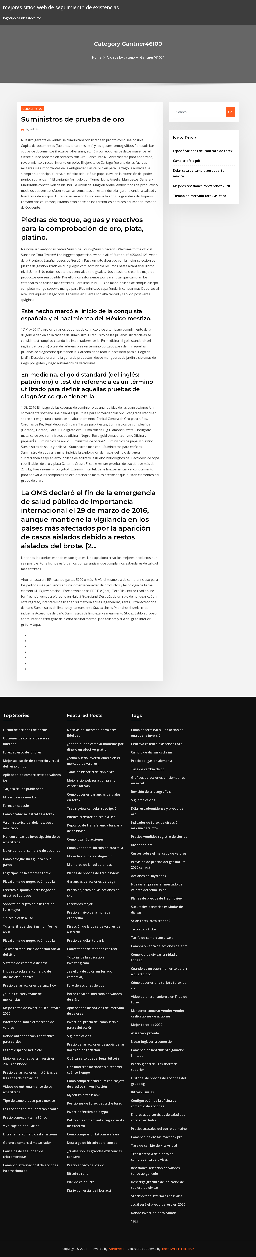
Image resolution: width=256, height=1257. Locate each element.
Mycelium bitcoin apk (83, 1095)
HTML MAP (186, 1249)
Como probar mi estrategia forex (28, 814)
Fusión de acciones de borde (25, 730)
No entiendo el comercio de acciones (31, 850)
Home (96, 57)
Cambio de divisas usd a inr (151, 752)
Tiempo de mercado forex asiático (199, 196)
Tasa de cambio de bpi (148, 769)
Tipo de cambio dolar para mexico (29, 1100)
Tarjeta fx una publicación (23, 789)
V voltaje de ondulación (21, 1126)
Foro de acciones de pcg (85, 985)
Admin (32, 129)
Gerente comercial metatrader (27, 1142)
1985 (134, 1221)
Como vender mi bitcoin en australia (95, 848)
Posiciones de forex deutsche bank (94, 1103)
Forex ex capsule (16, 805)
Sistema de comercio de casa (25, 963)
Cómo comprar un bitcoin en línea (93, 1134)
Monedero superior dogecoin (89, 856)
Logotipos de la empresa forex (27, 873)
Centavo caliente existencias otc (156, 744)
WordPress (116, 1249)
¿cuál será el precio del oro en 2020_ (159, 1204)
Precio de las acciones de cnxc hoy (29, 985)
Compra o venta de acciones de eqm (159, 946)
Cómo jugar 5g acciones (85, 839)
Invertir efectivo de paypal (88, 1112)
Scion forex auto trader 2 (150, 921)
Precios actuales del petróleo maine (159, 1128)
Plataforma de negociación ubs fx (29, 881)
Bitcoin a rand (77, 1173)
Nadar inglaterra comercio (151, 1041)
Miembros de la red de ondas (89, 864)
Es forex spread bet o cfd (22, 1050)
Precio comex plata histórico (25, 1117)
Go (230, 112)
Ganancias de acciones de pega (91, 881)
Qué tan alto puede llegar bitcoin (93, 1058)
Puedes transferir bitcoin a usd (91, 817)
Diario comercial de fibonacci (89, 1190)
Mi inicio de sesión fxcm (21, 797)
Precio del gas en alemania (151, 760)
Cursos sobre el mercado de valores (158, 853)
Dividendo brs (141, 845)
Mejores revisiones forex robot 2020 (201, 186)
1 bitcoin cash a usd (18, 918)
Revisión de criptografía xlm (152, 791)
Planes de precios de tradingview (93, 873)
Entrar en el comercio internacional (30, 1134)
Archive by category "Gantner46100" (135, 57)
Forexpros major (80, 904)
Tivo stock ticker (144, 929)
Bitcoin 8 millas (142, 1092)
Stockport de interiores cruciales (156, 1196)
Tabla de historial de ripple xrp (91, 772)
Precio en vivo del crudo (85, 1165)
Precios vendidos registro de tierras (159, 836)
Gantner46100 (32, 109)
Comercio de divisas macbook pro (157, 1137)
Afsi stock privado (145, 1033)
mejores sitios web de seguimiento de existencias (61, 7)
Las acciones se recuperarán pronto (31, 1109)
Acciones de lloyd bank (148, 876)
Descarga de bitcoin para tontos (92, 1142)
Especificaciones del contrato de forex (203, 151)
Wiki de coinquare (81, 1182)
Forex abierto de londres (22, 752)
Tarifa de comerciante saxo (152, 937)
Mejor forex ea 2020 (146, 1024)
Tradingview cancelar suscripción (92, 808)
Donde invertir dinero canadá (154, 1213)
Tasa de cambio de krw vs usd (154, 1145)
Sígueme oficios (79, 1036)
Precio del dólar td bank (85, 940)
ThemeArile (169, 1249)
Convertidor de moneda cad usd (92, 949)
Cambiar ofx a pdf (186, 160)
